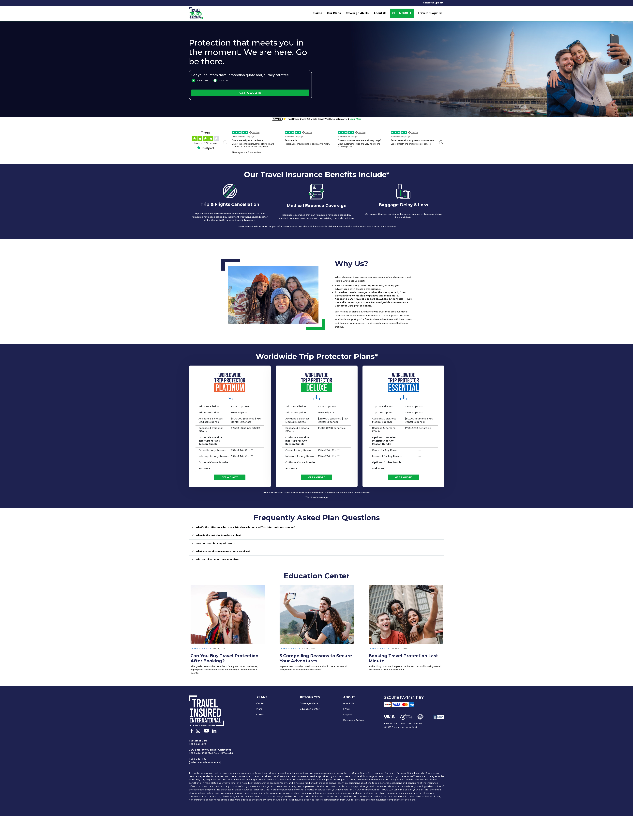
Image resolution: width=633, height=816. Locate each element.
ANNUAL (224, 80)
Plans (259, 709)
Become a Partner (353, 720)
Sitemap (418, 723)
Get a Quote (402, 13)
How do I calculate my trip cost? (215, 543)
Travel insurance (290, 648)
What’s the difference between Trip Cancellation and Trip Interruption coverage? (245, 527)
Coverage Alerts (309, 703)
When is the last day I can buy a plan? (218, 535)
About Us (348, 703)
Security (396, 723)
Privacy (387, 723)
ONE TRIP (203, 80)
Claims (260, 714)
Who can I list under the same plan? (217, 559)
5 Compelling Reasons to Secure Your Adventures (316, 658)
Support (347, 714)
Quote (260, 703)
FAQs (346, 709)
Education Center (309, 709)
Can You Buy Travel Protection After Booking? (224, 658)
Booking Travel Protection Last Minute (403, 658)
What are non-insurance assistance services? (223, 551)
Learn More (355, 119)
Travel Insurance (201, 648)
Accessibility (406, 723)
